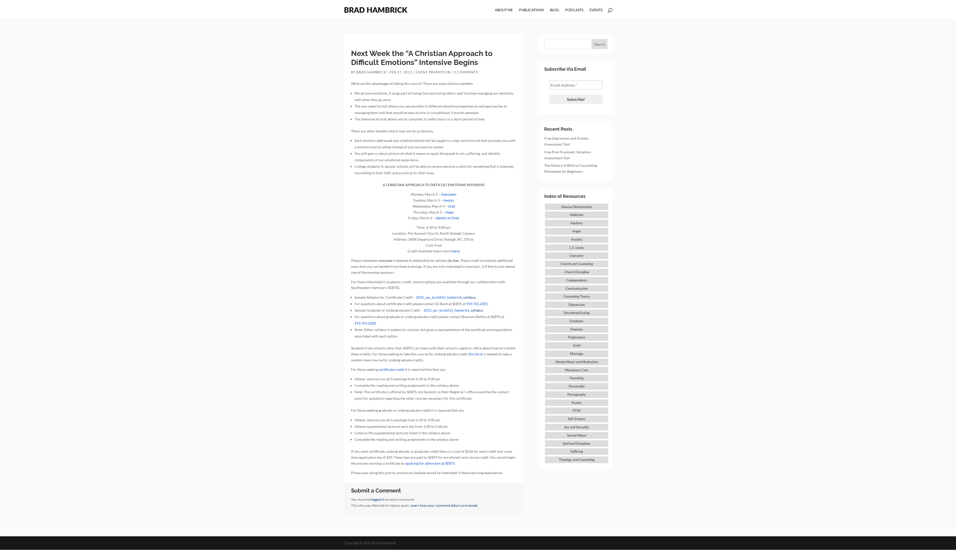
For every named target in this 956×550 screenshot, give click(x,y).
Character (576, 256)
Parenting (577, 378)
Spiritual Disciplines (577, 443)
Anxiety (576, 239)
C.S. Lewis (576, 248)
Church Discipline (576, 272)
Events (596, 10)
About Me (504, 10)
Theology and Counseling (577, 460)
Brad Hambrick (371, 72)
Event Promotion (433, 72)
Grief (576, 345)
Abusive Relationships (576, 207)
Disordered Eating (577, 313)
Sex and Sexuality (576, 427)
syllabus (446, 297)
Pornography (576, 394)
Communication (576, 288)
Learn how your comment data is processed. (444, 505)
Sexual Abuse (576, 435)
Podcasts (574, 10)
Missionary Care (576, 370)
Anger (576, 231)
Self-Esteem (576, 419)
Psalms (577, 403)
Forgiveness (576, 337)
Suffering (576, 451)
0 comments (466, 72)
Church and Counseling (576, 264)
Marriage (576, 354)
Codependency (576, 280)
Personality (577, 386)
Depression (577, 305)
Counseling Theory (576, 296)
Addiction (576, 215)
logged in (378, 499)
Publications (531, 10)
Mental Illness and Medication (576, 362)
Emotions (576, 321)
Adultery (576, 223)
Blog (554, 10)
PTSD (577, 411)
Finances (576, 329)
